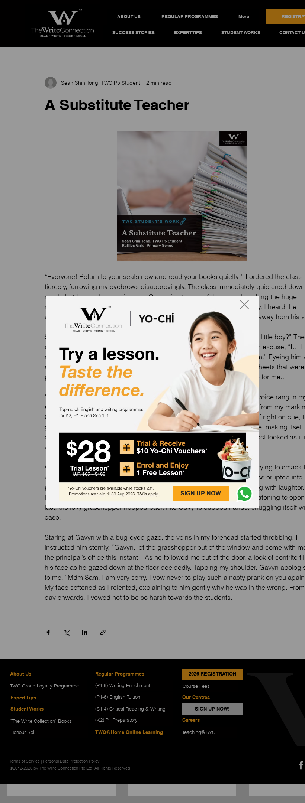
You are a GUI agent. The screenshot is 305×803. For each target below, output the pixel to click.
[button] (244, 493)
